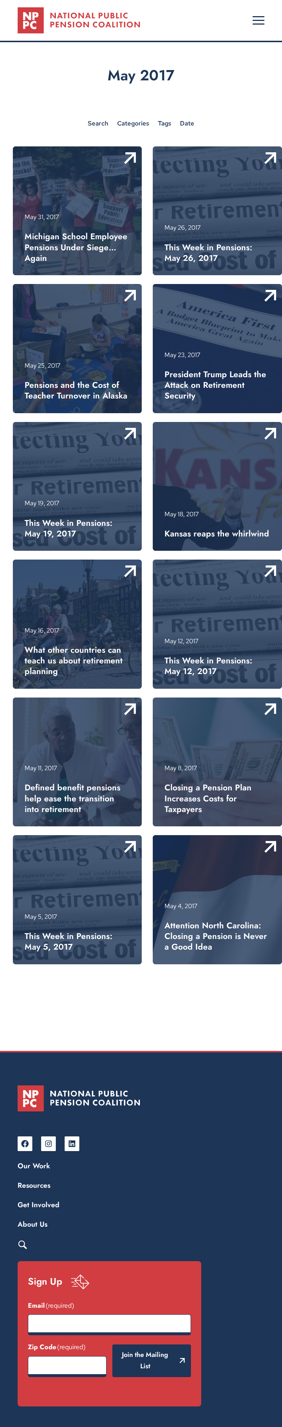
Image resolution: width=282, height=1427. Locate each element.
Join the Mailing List (145, 1360)
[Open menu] (258, 20)
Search (22, 1244)
